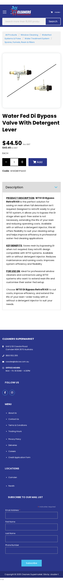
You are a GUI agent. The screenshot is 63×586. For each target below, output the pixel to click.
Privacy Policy (14, 439)
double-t (54, 574)
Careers (12, 451)
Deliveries (12, 445)
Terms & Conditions (17, 425)
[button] (54, 102)
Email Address (12, 510)
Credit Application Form (19, 457)
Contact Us (13, 419)
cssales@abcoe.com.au (17, 361)
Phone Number (12, 545)
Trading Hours (15, 431)
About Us (12, 413)
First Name (10, 521)
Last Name (10, 533)
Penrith (11, 486)
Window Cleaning (29, 34)
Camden (12, 477)
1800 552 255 (12, 355)
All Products (11, 34)
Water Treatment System (37, 38)
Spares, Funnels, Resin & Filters (20, 42)
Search (53, 21)
